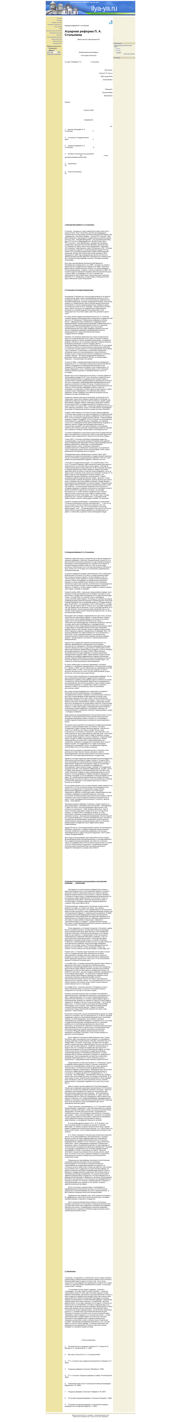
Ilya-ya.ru (104, 8)
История (59, 20)
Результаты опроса (129, 53)
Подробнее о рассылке (54, 54)
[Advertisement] (88, 19)
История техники (57, 22)
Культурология (57, 43)
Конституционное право (54, 37)
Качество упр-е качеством (54, 31)
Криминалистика (57, 39)
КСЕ (61, 28)
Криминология (57, 41)
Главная (59, 18)
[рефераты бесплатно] (111, 21)
